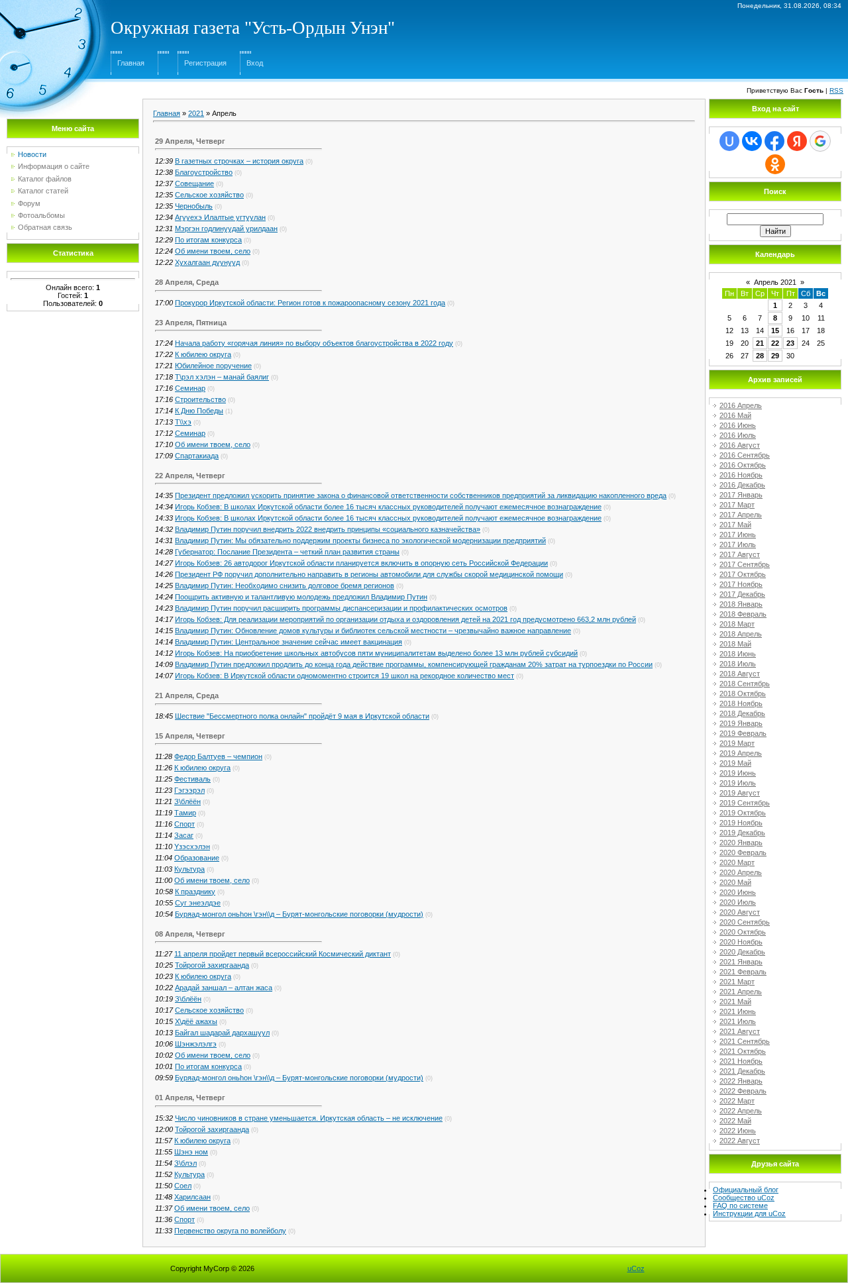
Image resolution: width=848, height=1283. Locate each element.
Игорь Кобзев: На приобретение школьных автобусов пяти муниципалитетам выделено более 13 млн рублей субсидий (376, 653)
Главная (130, 63)
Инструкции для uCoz (749, 1213)
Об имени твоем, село (212, 251)
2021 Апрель (740, 992)
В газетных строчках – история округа (239, 161)
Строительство (200, 399)
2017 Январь (741, 495)
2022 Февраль (743, 1091)
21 (760, 343)
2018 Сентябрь (744, 684)
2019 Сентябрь (744, 803)
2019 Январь (741, 723)
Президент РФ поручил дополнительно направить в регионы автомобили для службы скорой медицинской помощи (369, 574)
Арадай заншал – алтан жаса (223, 988)
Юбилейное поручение (213, 366)
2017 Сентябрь (744, 564)
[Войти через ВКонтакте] (752, 141)
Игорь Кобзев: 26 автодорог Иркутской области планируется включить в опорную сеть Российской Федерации (361, 563)
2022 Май (735, 1121)
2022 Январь (741, 1081)
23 (790, 343)
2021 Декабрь (742, 1071)
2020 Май (735, 882)
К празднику (195, 892)
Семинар (190, 388)
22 (775, 343)
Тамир (185, 813)
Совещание (194, 183)
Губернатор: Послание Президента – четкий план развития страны (287, 552)
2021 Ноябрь (741, 1061)
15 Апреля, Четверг (190, 736)
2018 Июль (737, 664)
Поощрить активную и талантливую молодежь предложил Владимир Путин (301, 597)
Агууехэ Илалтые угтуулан (220, 217)
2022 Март (737, 1101)
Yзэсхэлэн (192, 846)
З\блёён (187, 801)
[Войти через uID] (729, 141)
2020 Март (737, 862)
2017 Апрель (740, 515)
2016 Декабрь (742, 485)
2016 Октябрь (742, 465)
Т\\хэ (183, 422)
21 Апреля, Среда (187, 695)
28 (760, 356)
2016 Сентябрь (744, 455)
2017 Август (739, 554)
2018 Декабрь (742, 713)
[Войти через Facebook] (774, 141)
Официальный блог (745, 1190)
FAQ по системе (740, 1205)
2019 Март (737, 743)
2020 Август (739, 912)
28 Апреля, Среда (187, 282)
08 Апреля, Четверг (190, 934)
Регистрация (205, 63)
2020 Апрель (740, 872)
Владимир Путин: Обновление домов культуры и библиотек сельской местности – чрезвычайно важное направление (373, 631)
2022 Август (739, 1141)
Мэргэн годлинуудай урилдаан (226, 228)
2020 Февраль (743, 852)
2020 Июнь (737, 892)
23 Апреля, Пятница (191, 323)
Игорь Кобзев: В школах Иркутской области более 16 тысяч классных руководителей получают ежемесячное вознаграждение (388, 507)
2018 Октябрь (742, 693)
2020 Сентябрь (744, 922)
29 (775, 356)
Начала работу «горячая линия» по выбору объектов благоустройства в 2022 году (314, 343)
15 (775, 330)
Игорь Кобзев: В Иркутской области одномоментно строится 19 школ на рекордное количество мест (344, 676)
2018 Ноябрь (741, 703)
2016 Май (735, 415)
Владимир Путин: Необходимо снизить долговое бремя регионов (284, 586)
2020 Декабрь (742, 952)
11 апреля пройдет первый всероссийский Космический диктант (282, 954)
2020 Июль (737, 902)
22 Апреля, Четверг (190, 476)
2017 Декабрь (742, 594)
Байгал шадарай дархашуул (222, 1033)
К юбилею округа (203, 354)
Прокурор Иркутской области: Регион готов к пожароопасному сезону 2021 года (310, 303)
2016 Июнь (737, 425)
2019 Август (739, 793)
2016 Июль (737, 435)
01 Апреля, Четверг (190, 1098)
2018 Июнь (737, 654)
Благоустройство (204, 172)
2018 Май (735, 644)
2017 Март (737, 505)
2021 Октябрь (742, 1051)
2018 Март (737, 624)
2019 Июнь (737, 773)
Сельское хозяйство (209, 195)
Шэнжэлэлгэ (196, 1044)
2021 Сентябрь (744, 1041)
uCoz (636, 1268)
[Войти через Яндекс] (797, 141)
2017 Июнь (737, 535)
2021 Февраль (743, 972)
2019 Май (735, 763)
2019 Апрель (740, 753)
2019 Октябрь (742, 813)
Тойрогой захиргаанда (212, 965)
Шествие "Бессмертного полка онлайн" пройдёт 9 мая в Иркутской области (302, 716)
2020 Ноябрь (741, 942)
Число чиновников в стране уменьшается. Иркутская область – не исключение (309, 1118)
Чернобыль (194, 206)
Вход (254, 63)
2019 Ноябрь (741, 823)
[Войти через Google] (820, 141)
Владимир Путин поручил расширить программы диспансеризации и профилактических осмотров (341, 608)
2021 (196, 113)
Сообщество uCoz (743, 1198)
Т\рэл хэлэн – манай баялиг (222, 377)
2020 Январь (741, 843)
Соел (182, 1186)
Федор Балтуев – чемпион (218, 756)
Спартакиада (197, 456)
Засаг (183, 835)
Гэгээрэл (189, 790)
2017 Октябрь (742, 574)
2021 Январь (741, 962)
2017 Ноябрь (741, 584)
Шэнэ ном (191, 1152)
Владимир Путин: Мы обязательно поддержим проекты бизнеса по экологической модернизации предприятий (360, 540)
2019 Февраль (743, 733)
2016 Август (739, 445)
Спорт (184, 824)
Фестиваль (192, 779)
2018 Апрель (740, 634)
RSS (836, 90)
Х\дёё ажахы (196, 1021)
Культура (189, 869)
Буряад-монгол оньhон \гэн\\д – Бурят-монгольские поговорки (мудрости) (299, 914)
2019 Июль (737, 783)
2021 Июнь (737, 1011)
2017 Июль (737, 544)
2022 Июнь (737, 1131)
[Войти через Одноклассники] (775, 164)
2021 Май (735, 1001)
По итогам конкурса (208, 240)
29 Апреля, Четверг (190, 141)
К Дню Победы (199, 411)
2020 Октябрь (742, 932)
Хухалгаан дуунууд (207, 262)
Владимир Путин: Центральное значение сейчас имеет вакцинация (288, 642)
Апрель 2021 (775, 282)
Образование (196, 858)
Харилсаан (192, 1197)
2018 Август (739, 674)
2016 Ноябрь (741, 475)
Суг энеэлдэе (198, 903)
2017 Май (735, 525)
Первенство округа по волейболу (230, 1231)
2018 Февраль (743, 614)
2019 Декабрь (742, 833)
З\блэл (185, 1163)
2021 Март (737, 982)
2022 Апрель (740, 1111)
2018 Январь (741, 604)
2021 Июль (737, 1021)
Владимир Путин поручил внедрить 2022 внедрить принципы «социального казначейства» (327, 529)
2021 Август (739, 1031)
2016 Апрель (740, 405)
